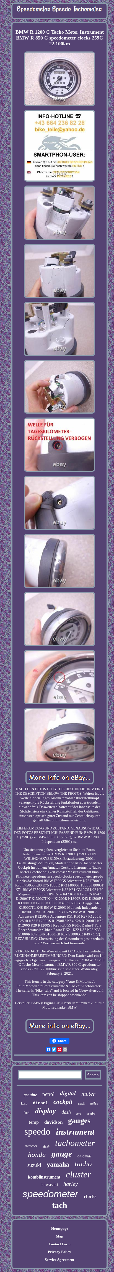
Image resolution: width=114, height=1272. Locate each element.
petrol (48, 1094)
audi (81, 1103)
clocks (90, 1196)
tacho (83, 1164)
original (84, 1156)
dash (66, 1112)
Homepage (59, 1228)
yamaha (58, 1164)
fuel (27, 1113)
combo (91, 1113)
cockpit (62, 1101)
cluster (78, 1174)
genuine (30, 1095)
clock (46, 1146)
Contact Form (60, 1244)
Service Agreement (59, 1260)
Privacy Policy (59, 1252)
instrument (75, 1132)
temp (34, 1122)
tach (59, 1205)
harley (70, 1184)
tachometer (75, 1143)
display (45, 1111)
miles (94, 1103)
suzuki (34, 1165)
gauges (79, 1120)
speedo (37, 1131)
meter (88, 1093)
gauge (61, 1153)
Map (59, 1236)
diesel (40, 1103)
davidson (53, 1122)
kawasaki (50, 1184)
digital (68, 1093)
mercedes (31, 1146)
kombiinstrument (44, 1177)
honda (37, 1154)
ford (78, 1113)
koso (24, 1103)
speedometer (50, 1193)
